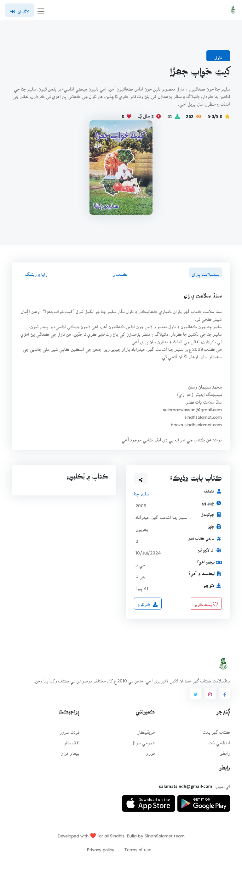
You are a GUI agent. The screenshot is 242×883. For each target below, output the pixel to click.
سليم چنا (141, 491)
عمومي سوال (143, 740)
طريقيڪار (146, 730)
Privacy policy (100, 847)
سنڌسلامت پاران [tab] (205, 272)
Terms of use (137, 847)
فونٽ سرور (69, 730)
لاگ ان (23, 9)
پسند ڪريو (203, 602)
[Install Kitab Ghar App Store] (148, 800)
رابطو (225, 751)
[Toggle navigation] (41, 10)
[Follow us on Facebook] (224, 693)
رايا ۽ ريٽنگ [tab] (36, 272)
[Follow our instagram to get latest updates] (210, 693)
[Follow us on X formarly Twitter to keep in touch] (195, 693)
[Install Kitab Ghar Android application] (203, 800)
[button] (141, 478)
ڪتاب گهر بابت (216, 730)
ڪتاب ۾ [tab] (119, 272)
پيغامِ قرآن (69, 751)
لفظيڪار (71, 740)
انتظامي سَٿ (219, 740)
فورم (150, 751)
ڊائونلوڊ (144, 602)
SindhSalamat (159, 833)
